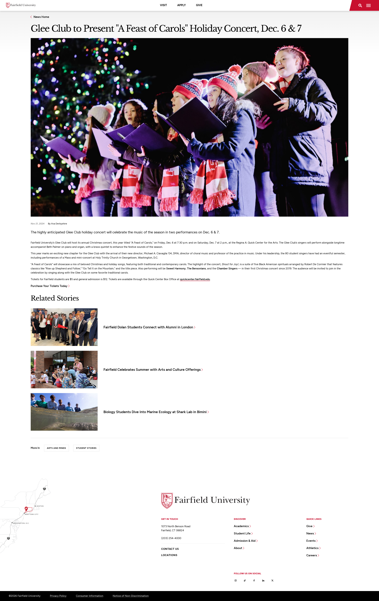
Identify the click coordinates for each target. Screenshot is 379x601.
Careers (311, 555)
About (238, 548)
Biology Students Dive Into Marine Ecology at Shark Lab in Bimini (155, 412)
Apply (181, 5)
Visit (163, 5)
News (310, 533)
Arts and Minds (56, 448)
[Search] (360, 5)
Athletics (312, 548)
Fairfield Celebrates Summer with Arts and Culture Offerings (152, 369)
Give (199, 5)
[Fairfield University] (21, 5)
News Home (41, 17)
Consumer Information (89, 595)
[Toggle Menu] (368, 5)
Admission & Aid (245, 540)
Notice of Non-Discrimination (131, 595)
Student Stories (86, 448)
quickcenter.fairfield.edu (195, 279)
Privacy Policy (58, 595)
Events (311, 540)
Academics (241, 526)
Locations (169, 555)
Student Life (242, 533)
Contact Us (170, 548)
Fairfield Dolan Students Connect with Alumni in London (148, 327)
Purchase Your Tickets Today (49, 286)
